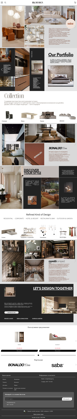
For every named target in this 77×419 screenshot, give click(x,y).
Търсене (5, 382)
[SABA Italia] (57, 365)
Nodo (19, 344)
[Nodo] (19, 337)
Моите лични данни (38, 414)
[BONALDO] (19, 365)
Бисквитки (16, 379)
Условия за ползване (8, 388)
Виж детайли (19, 350)
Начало (4, 379)
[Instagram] (44, 385)
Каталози (16, 382)
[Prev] (2, 26)
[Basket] (57, 337)
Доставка (5, 385)
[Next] (74, 26)
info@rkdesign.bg (49, 378)
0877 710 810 (49, 381)
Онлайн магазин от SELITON (38, 417)
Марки (15, 385)
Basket (57, 344)
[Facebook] (41, 385)
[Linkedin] (48, 385)
